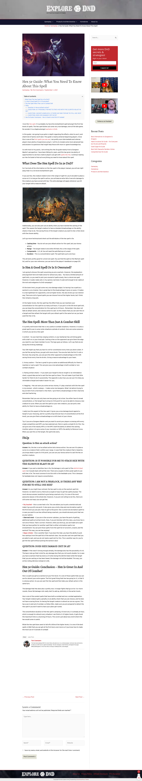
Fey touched (27, 505)
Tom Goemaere (36, 641)
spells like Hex (66, 155)
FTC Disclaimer (114, 774)
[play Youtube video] (104, 84)
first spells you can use (42, 139)
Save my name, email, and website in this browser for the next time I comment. (52, 750)
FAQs (27, 106)
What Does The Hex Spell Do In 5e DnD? (37, 99)
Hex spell (32, 124)
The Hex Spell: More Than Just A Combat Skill (39, 104)
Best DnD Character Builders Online (103, 149)
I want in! (104, 68)
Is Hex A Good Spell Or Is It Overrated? (37, 101)
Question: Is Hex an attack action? (38, 108)
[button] (52, 21)
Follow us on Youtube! (104, 121)
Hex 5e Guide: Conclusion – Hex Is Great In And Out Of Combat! (44, 117)
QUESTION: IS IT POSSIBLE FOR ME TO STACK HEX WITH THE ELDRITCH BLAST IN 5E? (53, 110)
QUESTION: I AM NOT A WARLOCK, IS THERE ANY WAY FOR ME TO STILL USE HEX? (54, 113)
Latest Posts (31, 637)
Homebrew (94, 169)
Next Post (79, 697)
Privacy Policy (86, 774)
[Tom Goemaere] (26, 644)
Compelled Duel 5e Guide (99, 152)
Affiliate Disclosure (101, 774)
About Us (76, 774)
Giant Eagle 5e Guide (98, 147)
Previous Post (28, 697)
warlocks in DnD (51, 129)
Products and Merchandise (100, 172)
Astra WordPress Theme (82, 779)
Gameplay (25, 90)
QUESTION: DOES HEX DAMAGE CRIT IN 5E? (42, 115)
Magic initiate (28, 533)
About (24, 637)
